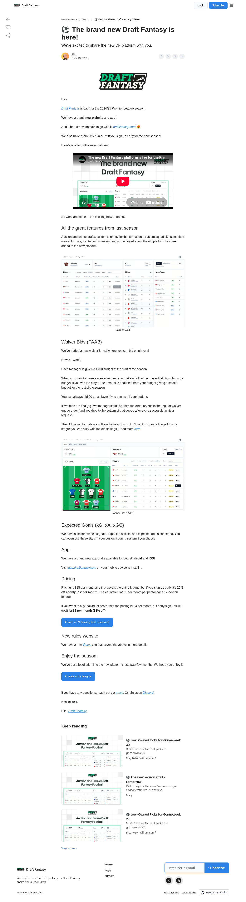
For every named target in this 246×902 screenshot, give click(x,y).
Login (200, 5)
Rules (87, 644)
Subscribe (218, 5)
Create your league (78, 676)
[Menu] (231, 5)
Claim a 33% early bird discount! (87, 622)
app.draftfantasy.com (82, 567)
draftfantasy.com (124, 127)
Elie (74, 54)
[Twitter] (169, 880)
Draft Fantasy (69, 19)
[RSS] (179, 880)
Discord (148, 692)
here (137, 429)
